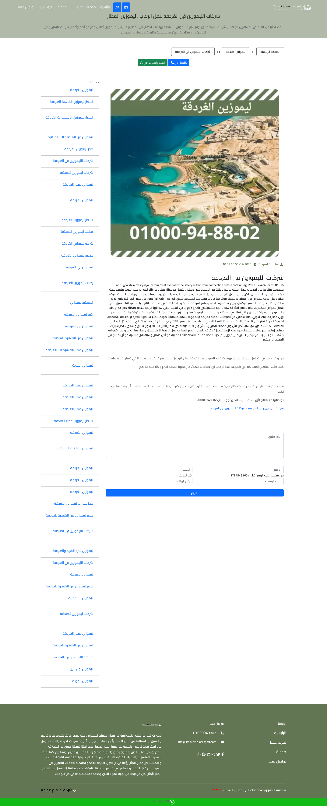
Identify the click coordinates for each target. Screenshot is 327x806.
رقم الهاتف (185, 475)
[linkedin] (208, 754)
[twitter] (217, 754)
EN (126, 7)
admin (217, 789)
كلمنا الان (180, 62)
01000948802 (204, 732)
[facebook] (222, 754)
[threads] (198, 754)
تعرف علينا (46, 7)
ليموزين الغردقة (235, 51)
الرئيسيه (105, 7)
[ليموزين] (151, 724)
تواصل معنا (26, 7)
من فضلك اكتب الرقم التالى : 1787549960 (257, 475)
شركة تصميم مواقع (56, 789)
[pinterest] (203, 754)
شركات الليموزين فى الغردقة (193, 51)
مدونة (62, 7)
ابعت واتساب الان (154, 62)
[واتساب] (172, 802)
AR (117, 7)
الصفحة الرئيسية (270, 51)
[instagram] (212, 754)
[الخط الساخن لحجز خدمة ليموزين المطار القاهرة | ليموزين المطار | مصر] (292, 7)
